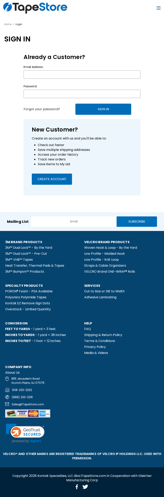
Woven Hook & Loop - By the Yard (110, 247)
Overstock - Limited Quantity (28, 309)
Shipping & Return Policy (103, 335)
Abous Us (12, 372)
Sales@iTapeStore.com (28, 404)
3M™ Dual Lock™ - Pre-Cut (26, 253)
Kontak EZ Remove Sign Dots (27, 303)
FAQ (87, 329)
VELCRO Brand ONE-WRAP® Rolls (109, 271)
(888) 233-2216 (22, 397)
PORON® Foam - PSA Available (29, 291)
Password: (30, 86)
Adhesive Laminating (100, 297)
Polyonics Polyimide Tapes (25, 297)
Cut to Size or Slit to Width (104, 291)
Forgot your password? (42, 109)
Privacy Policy (95, 347)
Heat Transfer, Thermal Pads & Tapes (34, 265)
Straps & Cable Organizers (105, 265)
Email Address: (33, 67)
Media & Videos (96, 353)
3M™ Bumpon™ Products (24, 271)
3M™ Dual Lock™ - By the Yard (28, 247)
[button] (25, 433)
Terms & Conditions (99, 341)
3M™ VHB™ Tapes (19, 259)
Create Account (51, 179)
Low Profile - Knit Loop (101, 259)
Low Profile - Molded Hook (104, 253)
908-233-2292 (22, 390)
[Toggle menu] (158, 8)
